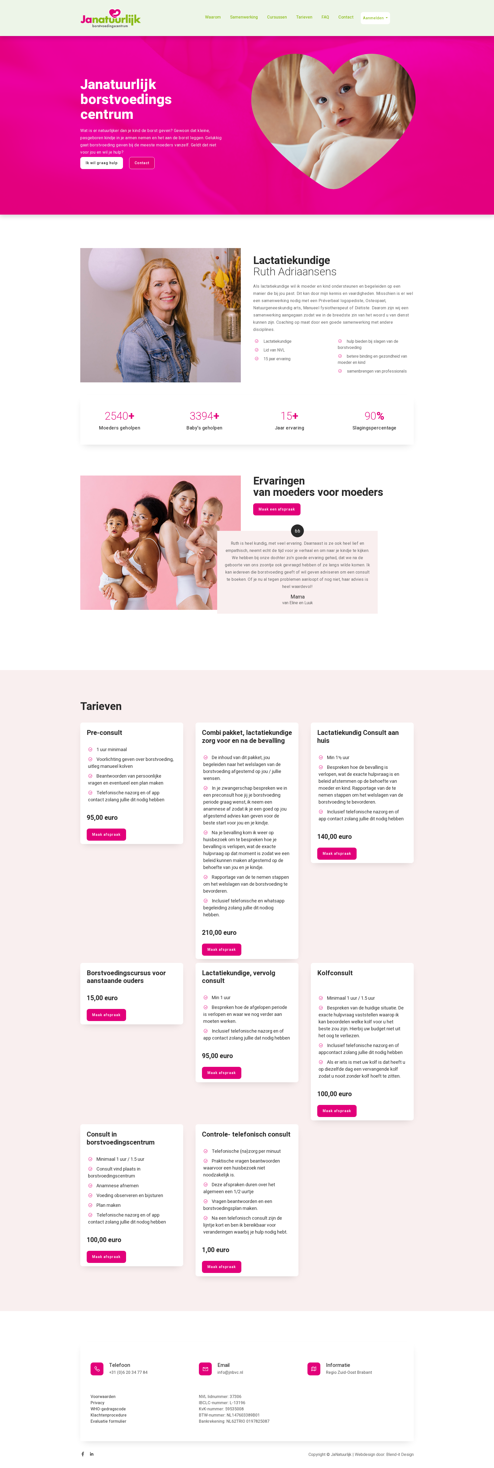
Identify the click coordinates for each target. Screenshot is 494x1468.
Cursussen (277, 17)
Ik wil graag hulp (102, 163)
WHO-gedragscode (108, 1409)
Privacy (97, 1403)
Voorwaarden (103, 1397)
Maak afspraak (106, 834)
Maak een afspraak (277, 509)
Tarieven (304, 17)
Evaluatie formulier (108, 1421)
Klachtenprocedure (109, 1415)
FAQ (325, 17)
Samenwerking (244, 17)
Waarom (213, 17)
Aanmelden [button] (374, 18)
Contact (346, 17)
